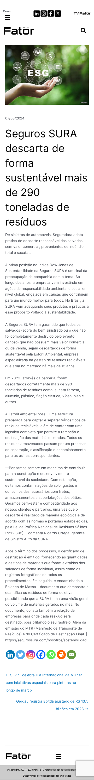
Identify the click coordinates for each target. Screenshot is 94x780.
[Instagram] (30, 654)
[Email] (71, 654)
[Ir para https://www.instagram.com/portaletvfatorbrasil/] (43, 13)
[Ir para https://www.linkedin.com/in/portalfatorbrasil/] (36, 13)
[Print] (61, 654)
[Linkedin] (10, 654)
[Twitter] (20, 654)
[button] (83, 30)
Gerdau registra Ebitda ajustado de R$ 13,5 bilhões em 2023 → (52, 702)
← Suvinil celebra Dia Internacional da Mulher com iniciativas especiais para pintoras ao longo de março (44, 676)
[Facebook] (40, 654)
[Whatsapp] (51, 654)
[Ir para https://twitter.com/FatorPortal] (58, 13)
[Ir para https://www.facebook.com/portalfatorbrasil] (51, 13)
